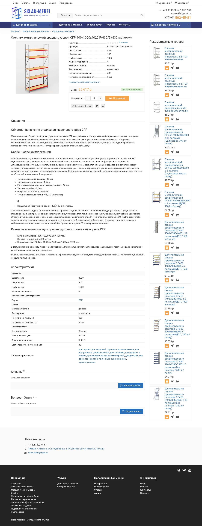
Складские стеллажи (63, 31)
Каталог (26, 24)
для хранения (117, 352)
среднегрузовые (87, 362)
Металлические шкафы (23, 490)
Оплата (26, 3)
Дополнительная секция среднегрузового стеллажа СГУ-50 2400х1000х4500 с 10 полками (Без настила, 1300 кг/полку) (176, 398)
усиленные (104, 358)
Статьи (98, 490)
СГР (81, 300)
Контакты (124, 24)
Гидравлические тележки (24, 508)
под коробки (91, 358)
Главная (15, 31)
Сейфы (14, 493)
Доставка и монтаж (70, 24)
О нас (15, 3)
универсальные (101, 352)
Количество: (77, 98)
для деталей (131, 355)
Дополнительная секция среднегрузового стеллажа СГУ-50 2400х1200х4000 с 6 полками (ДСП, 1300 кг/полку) (176, 296)
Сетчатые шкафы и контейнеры (27, 502)
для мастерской (116, 355)
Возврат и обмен (66, 486)
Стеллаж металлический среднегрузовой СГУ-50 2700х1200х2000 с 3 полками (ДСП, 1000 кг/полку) (177, 199)
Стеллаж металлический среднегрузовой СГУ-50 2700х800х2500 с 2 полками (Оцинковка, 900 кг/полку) (177, 168)
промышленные (126, 349)
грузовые (112, 349)
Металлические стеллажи (36, 31)
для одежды (131, 352)
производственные (97, 355)
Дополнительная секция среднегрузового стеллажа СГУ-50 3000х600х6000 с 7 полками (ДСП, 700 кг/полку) (177, 329)
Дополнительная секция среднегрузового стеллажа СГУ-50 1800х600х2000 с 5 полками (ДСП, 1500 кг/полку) (176, 263)
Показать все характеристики (84, 82)
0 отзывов (123, 42)
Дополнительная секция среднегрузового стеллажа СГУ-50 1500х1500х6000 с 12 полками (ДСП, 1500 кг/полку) (176, 230)
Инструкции (39, 3)
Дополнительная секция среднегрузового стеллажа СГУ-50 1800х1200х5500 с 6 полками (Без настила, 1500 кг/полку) (175, 363)
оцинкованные (118, 358)
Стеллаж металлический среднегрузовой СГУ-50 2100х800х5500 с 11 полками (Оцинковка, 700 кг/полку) (177, 135)
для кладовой (99, 349)
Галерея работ (94, 24)
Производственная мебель (25, 496)
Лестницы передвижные (23, 499)
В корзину (119, 98)
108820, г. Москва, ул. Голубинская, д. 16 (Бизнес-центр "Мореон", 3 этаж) (66, 448)
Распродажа (66, 3)
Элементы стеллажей (22, 486)
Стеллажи (16, 483)
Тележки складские (21, 505)
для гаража (85, 349)
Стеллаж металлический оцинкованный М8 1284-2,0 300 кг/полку (176, 106)
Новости (111, 24)
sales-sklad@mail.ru (38, 452)
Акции (52, 3)
